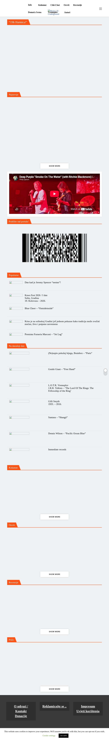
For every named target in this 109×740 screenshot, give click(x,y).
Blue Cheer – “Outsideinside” (39, 308)
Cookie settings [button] (49, 736)
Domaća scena (34, 12)
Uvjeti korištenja (87, 711)
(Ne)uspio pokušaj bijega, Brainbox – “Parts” (70, 353)
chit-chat (55, 5)
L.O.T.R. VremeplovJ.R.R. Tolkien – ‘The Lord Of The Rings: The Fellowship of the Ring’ (71, 388)
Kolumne (42, 5)
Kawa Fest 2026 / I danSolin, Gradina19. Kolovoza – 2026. (36, 298)
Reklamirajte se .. (54, 706)
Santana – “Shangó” (58, 417)
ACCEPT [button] (63, 736)
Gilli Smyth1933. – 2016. (55, 402)
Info (30, 5)
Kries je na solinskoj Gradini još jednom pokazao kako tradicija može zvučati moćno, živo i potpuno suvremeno (62, 322)
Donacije (21, 716)
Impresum (88, 706)
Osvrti (66, 5)
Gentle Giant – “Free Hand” (61, 369)
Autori (67, 12)
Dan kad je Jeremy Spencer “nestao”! (43, 282)
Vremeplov (53, 12)
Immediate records (57, 449)
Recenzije (77, 5)
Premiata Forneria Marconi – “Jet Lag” (43, 334)
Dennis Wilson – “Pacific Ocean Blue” (67, 433)
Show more (54, 166)
